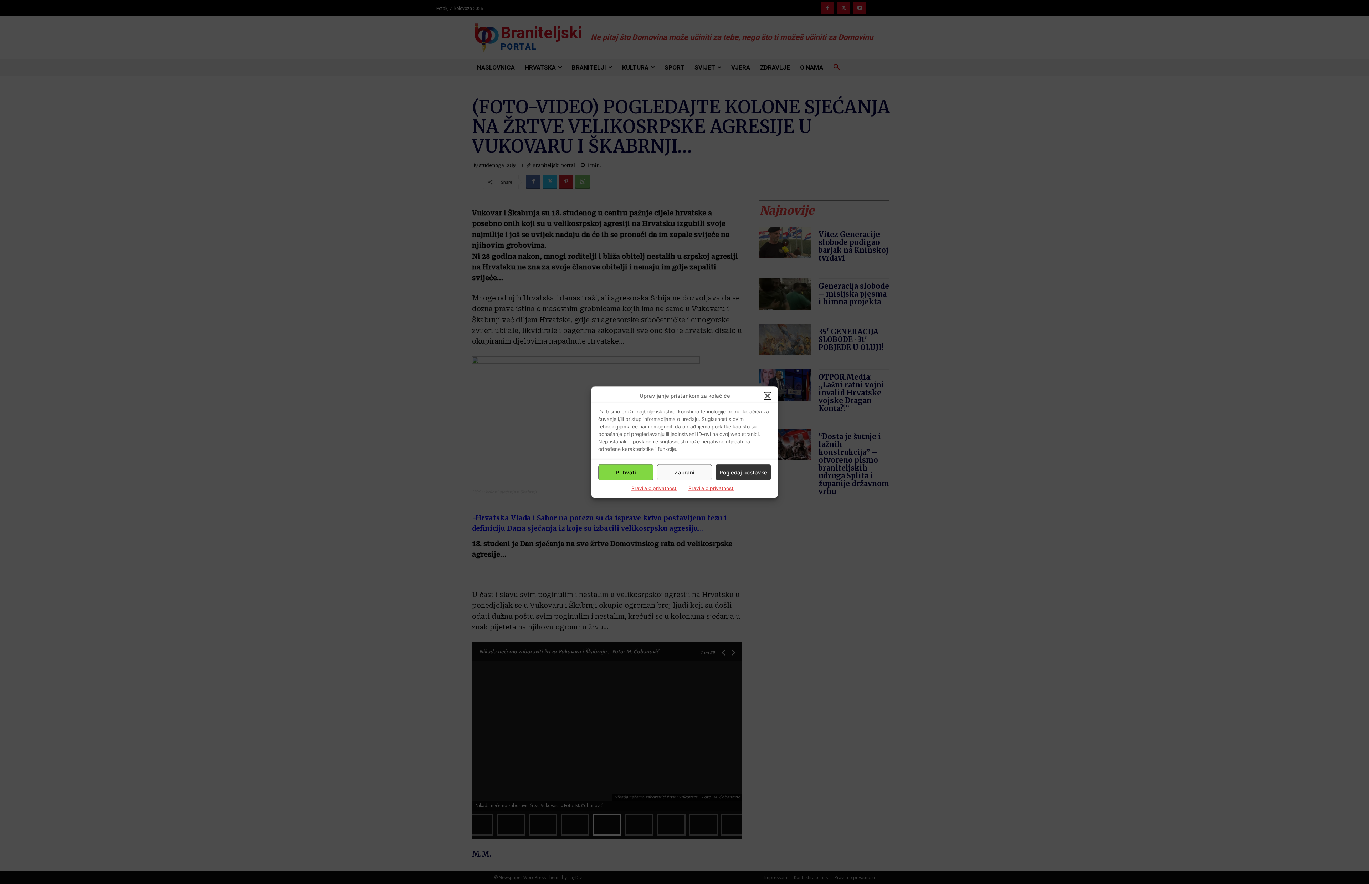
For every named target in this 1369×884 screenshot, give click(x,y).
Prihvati (626, 472)
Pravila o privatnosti (654, 488)
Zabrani (684, 472)
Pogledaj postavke (743, 472)
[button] (767, 395)
